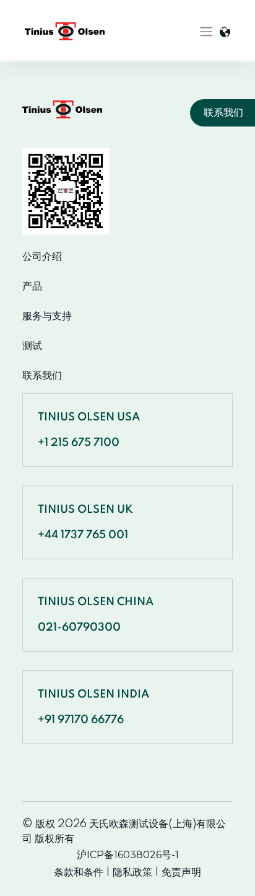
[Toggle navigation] (206, 31)
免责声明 (181, 872)
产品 (32, 286)
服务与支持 (47, 316)
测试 (32, 346)
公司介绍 (42, 256)
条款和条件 (78, 872)
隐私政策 (132, 872)
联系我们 (42, 375)
